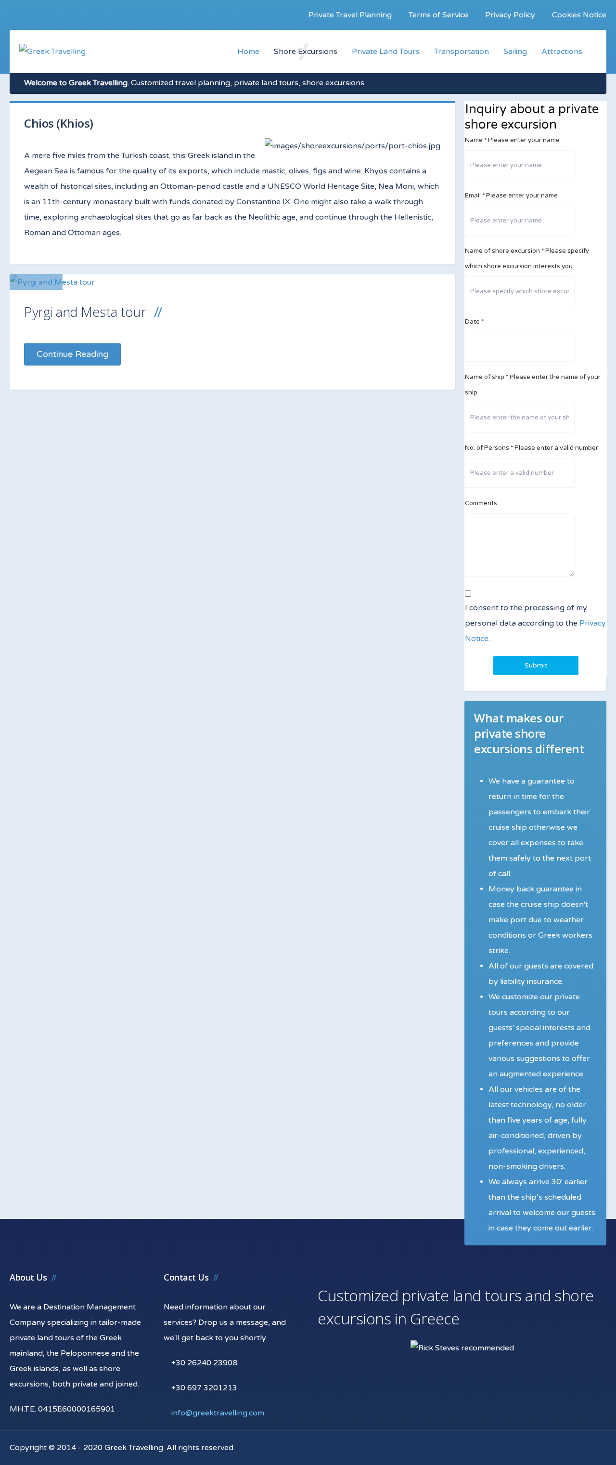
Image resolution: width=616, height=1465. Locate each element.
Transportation (461, 51)
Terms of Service (438, 15)
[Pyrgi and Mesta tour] (52, 282)
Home (248, 51)
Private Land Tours (386, 51)
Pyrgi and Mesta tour (85, 311)
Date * (474, 322)
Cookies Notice (579, 15)
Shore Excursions (305, 51)
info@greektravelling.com (217, 1413)
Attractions (561, 51)
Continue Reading (72, 354)
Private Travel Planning (350, 15)
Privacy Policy (510, 15)
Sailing (515, 51)
